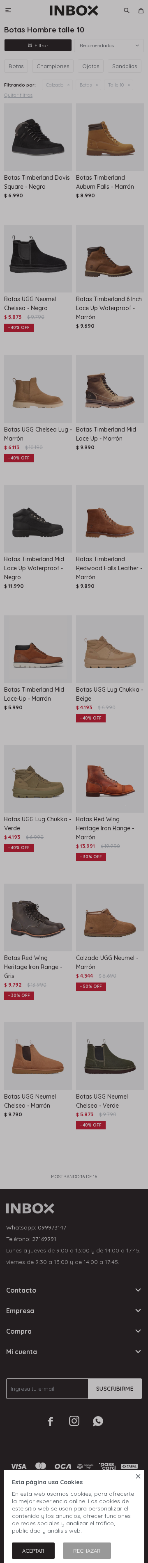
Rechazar (87, 1550)
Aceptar (33, 1550)
